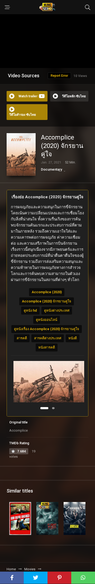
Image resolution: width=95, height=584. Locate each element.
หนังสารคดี (46, 347)
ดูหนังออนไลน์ (46, 320)
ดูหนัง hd (30, 310)
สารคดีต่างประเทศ (47, 338)
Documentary (51, 169)
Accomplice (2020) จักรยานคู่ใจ (46, 301)
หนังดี (72, 338)
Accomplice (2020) (47, 292)
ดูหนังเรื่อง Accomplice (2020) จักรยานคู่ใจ (46, 329)
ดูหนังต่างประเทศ (56, 310)
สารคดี (22, 338)
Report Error (59, 76)
